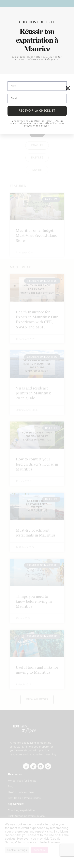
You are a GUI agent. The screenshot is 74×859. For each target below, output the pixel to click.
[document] (37, 429)
